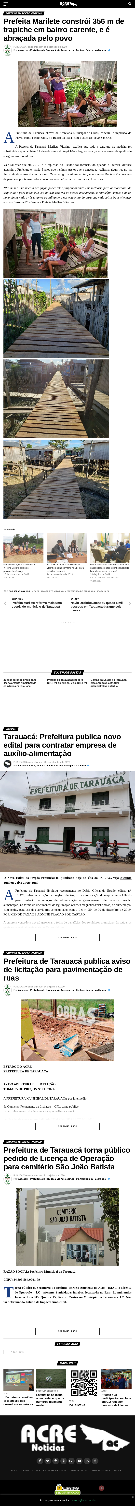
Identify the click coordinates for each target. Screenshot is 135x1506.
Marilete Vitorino (53, 591)
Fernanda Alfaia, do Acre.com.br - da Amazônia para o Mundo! (52, 765)
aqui (34, 882)
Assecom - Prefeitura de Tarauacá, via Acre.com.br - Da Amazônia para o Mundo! (62, 50)
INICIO (14, 1470)
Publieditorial (101, 1470)
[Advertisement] (67, 644)
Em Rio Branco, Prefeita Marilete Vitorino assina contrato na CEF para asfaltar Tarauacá (65, 567)
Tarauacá (103, 591)
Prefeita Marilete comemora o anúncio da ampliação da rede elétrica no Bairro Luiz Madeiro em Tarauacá (109, 567)
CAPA (36, 591)
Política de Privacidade (51, 1470)
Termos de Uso (78, 1470)
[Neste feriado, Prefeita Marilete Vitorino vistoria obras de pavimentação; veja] (23, 548)
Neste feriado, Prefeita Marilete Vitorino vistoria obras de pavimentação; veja (19, 567)
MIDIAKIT (119, 1470)
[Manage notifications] (101, 1488)
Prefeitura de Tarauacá (81, 591)
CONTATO (27, 1470)
